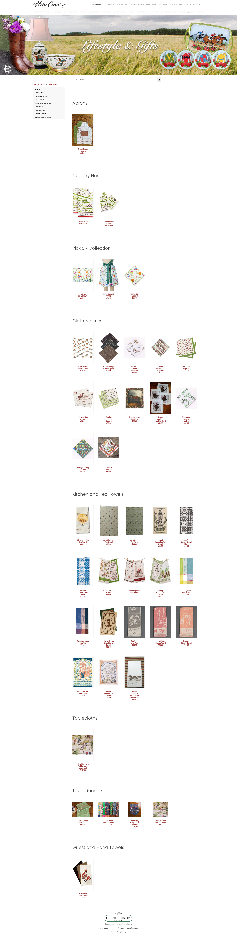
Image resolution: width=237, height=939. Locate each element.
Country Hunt (39, 93)
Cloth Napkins (40, 100)
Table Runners (40, 110)
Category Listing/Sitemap (118, 932)
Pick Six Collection (41, 96)
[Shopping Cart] (190, 4)
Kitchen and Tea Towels (43, 103)
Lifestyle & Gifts (39, 84)
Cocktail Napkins (40, 114)
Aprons (37, 89)
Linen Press (52, 84)
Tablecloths (39, 107)
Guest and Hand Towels (43, 117)
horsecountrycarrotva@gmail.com (118, 924)
